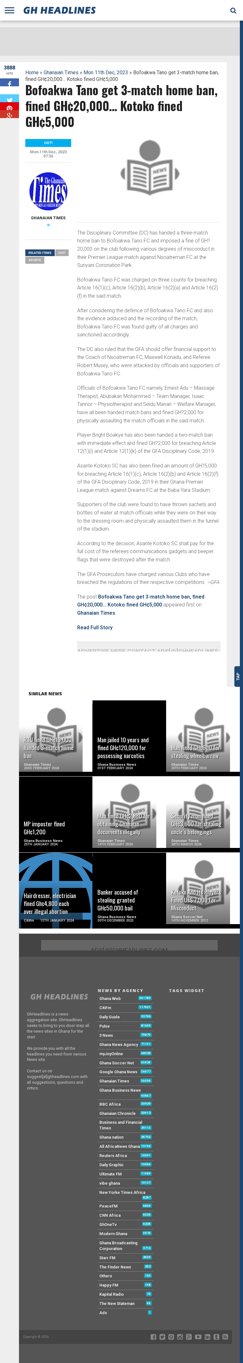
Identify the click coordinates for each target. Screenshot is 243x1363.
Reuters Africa (113, 1155)
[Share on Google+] (9, 114)
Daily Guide (109, 1017)
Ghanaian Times (61, 72)
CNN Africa (110, 1215)
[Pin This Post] (9, 106)
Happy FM (108, 1285)
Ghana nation (111, 1137)
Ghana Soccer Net (116, 1063)
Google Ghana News (118, 1071)
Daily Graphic (111, 1164)
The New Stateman (116, 1303)
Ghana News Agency (118, 1044)
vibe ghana (109, 1183)
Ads (103, 1312)
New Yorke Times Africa (122, 1192)
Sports (34, 260)
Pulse (104, 1026)
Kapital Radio (111, 1294)
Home (32, 72)
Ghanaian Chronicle (117, 1113)
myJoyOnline (111, 1053)
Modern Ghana (113, 1233)
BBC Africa (110, 1104)
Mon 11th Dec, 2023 (106, 72)
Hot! (62, 253)
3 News (106, 1035)
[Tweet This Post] (9, 98)
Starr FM (107, 1257)
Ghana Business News (120, 1090)
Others (105, 1276)
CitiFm (105, 1007)
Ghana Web (110, 998)
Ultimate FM (110, 1174)
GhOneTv (108, 1224)
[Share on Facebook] (9, 82)
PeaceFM (108, 1206)
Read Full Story (95, 628)
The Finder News (115, 1267)
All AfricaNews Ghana (119, 1146)
